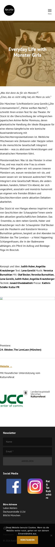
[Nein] (51, 535)
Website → (6, 366)
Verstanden (27, 539)
